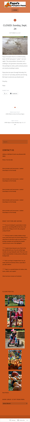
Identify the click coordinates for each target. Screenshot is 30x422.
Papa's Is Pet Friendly (11, 170)
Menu (15, 10)
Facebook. (19, 276)
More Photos (5, 392)
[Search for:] (15, 142)
